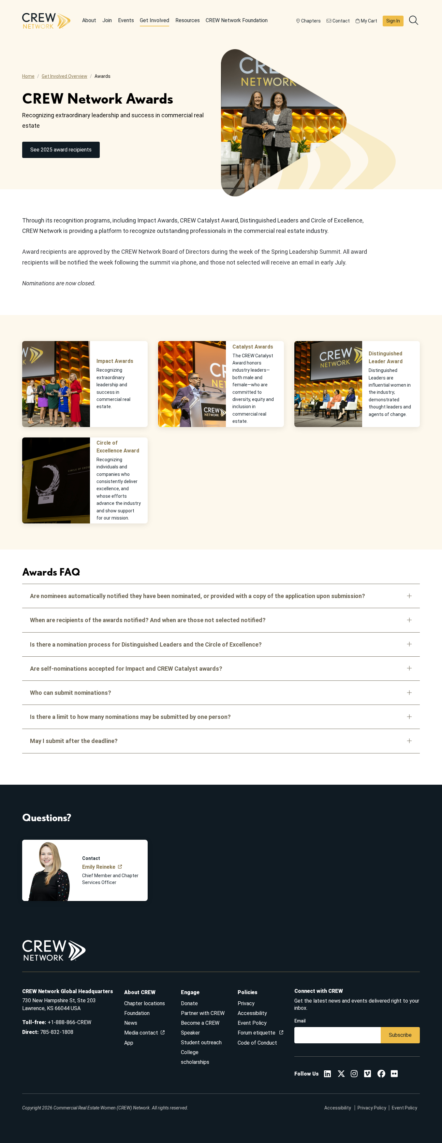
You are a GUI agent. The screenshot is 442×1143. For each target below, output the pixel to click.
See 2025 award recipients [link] (61, 150)
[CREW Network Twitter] (341, 1075)
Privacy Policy (372, 1107)
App (128, 1043)
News (130, 1023)
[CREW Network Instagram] (354, 1075)
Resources (187, 20)
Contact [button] (341, 20)
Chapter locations (144, 1003)
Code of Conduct (257, 1043)
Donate (189, 1003)
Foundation (137, 1013)
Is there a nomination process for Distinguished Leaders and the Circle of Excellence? (146, 644)
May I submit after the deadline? (74, 740)
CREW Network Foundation (237, 20)
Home (28, 76)
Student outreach (201, 1042)
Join (107, 20)
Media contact (141, 1033)
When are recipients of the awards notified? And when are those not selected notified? (148, 620)
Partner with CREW (203, 1013)
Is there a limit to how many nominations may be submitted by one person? (130, 716)
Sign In (393, 20)
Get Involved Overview (64, 76)
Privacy (246, 1003)
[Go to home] (46, 21)
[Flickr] (394, 1075)
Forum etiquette (257, 1033)
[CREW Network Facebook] (381, 1075)
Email (300, 1020)
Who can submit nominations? (70, 692)
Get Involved (154, 20)
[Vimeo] (367, 1075)
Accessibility (252, 1013)
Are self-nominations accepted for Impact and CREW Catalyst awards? (126, 668)
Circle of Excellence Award (117, 447)
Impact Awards (114, 361)
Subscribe (400, 1035)
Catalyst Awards (252, 347)
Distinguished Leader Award (386, 357)
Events (126, 20)
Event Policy (252, 1023)
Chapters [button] (311, 20)
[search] (414, 21)
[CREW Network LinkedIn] (327, 1075)
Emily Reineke (98, 867)
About (89, 20)
